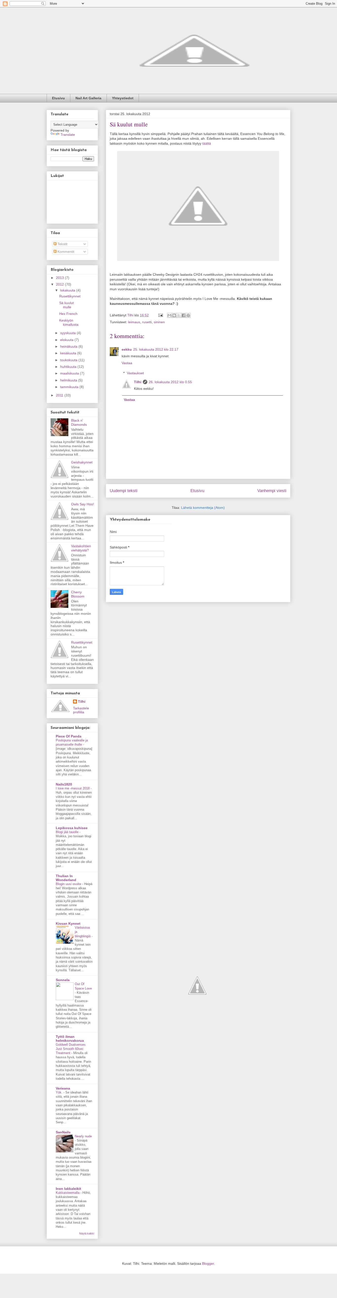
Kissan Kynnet (68, 923)
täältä (206, 143)
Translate (67, 135)
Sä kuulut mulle (66, 305)
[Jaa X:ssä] (178, 315)
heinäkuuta (69, 346)
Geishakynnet (82, 462)
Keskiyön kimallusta (68, 322)
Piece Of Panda (68, 736)
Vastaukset (135, 373)
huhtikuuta (68, 367)
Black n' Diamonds (79, 422)
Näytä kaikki (86, 1233)
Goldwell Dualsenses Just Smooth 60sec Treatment (71, 1049)
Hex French (68, 314)
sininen (159, 322)
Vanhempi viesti (271, 490)
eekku (127, 349)
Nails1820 (64, 784)
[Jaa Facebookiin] (183, 315)
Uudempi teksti (123, 490)
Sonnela (63, 980)
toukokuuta (69, 360)
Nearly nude (83, 1136)
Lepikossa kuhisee (72, 828)
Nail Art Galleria (88, 98)
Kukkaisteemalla (68, 1193)
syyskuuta (68, 333)
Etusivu (58, 98)
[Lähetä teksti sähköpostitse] (160, 315)
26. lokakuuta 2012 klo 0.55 (170, 382)
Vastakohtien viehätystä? (81, 548)
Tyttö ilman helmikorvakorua (70, 1038)
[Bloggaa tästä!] (174, 315)
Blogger (208, 1263)
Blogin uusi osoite (69, 884)
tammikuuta (69, 387)
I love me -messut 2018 (73, 788)
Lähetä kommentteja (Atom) (203, 508)
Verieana (63, 1088)
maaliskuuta (70, 373)
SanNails (63, 1132)
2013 (60, 278)
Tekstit (61, 244)
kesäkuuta (68, 353)
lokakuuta (68, 290)
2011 (60, 395)
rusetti (147, 322)
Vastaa (127, 363)
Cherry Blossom (77, 594)
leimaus (134, 322)
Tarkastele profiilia (81, 710)
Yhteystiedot (122, 98)
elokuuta (67, 340)
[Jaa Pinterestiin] (188, 315)
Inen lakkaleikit (68, 1189)
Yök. (59, 1092)
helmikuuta (69, 380)
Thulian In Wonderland (66, 878)
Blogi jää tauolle (67, 832)
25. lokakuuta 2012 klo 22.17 (155, 349)
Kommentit (65, 252)
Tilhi (137, 382)
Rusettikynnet (69, 296)
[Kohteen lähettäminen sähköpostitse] (169, 315)
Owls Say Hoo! (82, 504)
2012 (60, 284)
